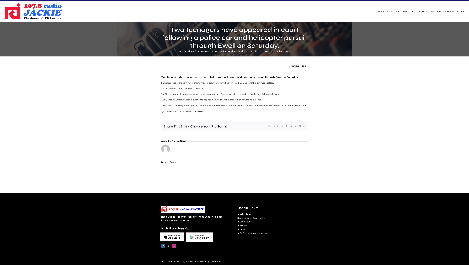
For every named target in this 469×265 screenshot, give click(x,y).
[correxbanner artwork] (33, 4)
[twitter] (169, 246)
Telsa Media (215, 261)
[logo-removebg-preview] (183, 206)
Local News (187, 112)
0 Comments (198, 112)
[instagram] (174, 246)
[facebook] (163, 246)
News (165, 112)
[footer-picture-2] (199, 233)
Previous (295, 66)
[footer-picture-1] (172, 233)
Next (303, 66)
